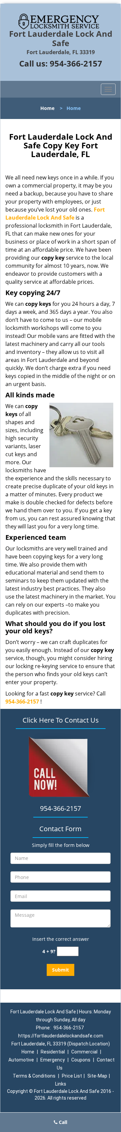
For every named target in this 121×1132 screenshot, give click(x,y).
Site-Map (97, 1076)
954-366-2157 (76, 63)
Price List (72, 1076)
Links (60, 1084)
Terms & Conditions (34, 1076)
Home (47, 108)
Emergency (52, 1059)
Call (62, 1122)
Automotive (21, 1059)
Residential (53, 1051)
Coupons (80, 1059)
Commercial (84, 1051)
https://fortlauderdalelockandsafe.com (60, 1035)
